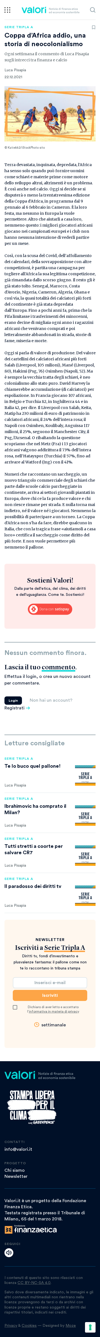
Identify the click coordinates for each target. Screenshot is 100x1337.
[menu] (7, 10)
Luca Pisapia (15, 70)
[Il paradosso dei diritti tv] (85, 895)
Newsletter (16, 1176)
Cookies (29, 1326)
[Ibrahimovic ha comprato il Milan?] (85, 815)
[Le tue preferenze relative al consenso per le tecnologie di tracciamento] (90, 1327)
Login (13, 700)
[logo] (50, 10)
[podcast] (8, 1252)
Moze (71, 1326)
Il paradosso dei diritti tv (32, 886)
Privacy (10, 1326)
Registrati (14, 708)
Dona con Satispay (50, 609)
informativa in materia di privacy (54, 1011)
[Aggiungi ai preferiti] (94, 27)
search (93, 10)
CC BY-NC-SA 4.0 (34, 1283)
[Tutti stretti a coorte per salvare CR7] (85, 855)
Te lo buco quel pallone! (32, 766)
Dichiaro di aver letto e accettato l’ (53, 1009)
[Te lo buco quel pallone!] (85, 775)
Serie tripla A (18, 27)
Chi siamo (14, 1170)
